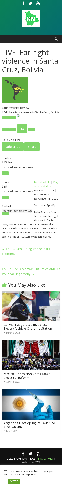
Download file (42, 182)
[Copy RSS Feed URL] (5, 173)
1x (22, 128)
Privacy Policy (45, 458)
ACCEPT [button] (14, 481)
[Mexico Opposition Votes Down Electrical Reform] (31, 342)
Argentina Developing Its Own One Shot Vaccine (29, 425)
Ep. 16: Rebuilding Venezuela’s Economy (26, 251)
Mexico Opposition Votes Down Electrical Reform (27, 376)
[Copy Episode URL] (5, 197)
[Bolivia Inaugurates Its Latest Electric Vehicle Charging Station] (31, 293)
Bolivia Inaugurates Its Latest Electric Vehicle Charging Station (28, 326)
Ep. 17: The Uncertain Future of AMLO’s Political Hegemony (31, 271)
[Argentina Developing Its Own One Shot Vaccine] (31, 391)
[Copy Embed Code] (5, 213)
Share (32, 146)
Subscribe (12, 146)
